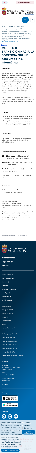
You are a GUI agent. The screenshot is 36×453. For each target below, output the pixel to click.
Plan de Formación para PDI (22, 33)
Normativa (5, 324)
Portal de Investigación (9, 348)
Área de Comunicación (9, 328)
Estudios (5, 285)
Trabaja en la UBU (7, 310)
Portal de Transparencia (9, 345)
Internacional (6, 296)
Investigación (6, 293)
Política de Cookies (10, 450)
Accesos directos (24, 2)
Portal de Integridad (8, 337)
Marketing (27, 425)
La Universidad (11, 26)
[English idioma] (5, 2)
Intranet (5, 266)
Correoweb (5, 282)
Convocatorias (6, 306)
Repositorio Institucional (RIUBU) (12, 355)
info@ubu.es (6, 380)
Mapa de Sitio (7, 262)
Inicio (3, 26)
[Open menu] (32, 20)
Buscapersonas (8, 258)
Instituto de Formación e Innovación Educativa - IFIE (16, 31)
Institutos (20, 29)
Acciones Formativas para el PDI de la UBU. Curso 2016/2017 (16, 39)
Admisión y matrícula (9, 289)
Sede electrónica (7, 275)
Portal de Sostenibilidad (9, 341)
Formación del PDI (7, 33)
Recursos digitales (8, 278)
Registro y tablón (7, 313)
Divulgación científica (9, 352)
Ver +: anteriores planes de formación (12, 36)
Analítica (27, 423)
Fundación (5, 317)
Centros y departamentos (9, 29)
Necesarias (28, 428)
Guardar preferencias (28, 432)
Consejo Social (6, 320)
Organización (21, 26)
